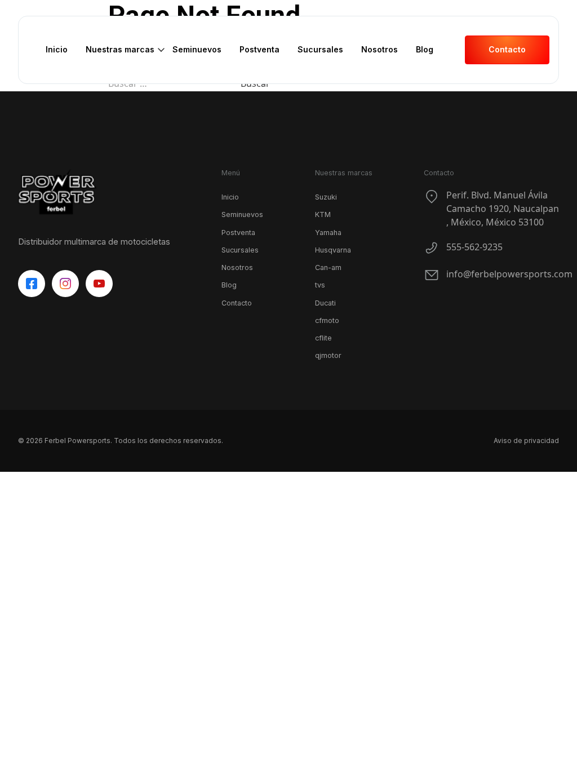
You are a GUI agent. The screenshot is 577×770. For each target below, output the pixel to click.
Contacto (236, 303)
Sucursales (320, 49)
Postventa (259, 49)
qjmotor (328, 355)
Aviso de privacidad (526, 440)
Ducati (325, 303)
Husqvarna (333, 250)
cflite (323, 338)
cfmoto (327, 320)
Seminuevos (196, 49)
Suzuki (326, 197)
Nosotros (379, 49)
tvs (320, 285)
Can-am (328, 267)
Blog (424, 49)
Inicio (57, 49)
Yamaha (328, 232)
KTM (323, 214)
